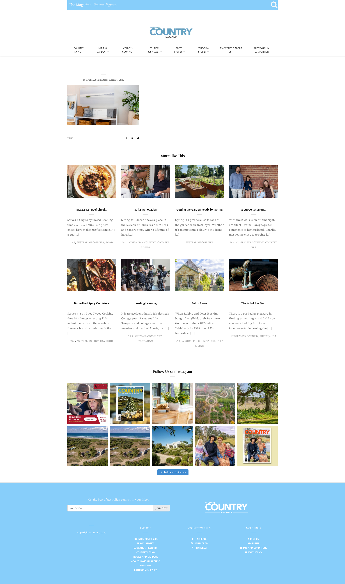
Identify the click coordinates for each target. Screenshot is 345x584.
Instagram (201, 543)
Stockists (145, 565)
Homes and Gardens (145, 556)
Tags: (70, 138)
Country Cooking (127, 50)
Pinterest (201, 547)
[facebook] (126, 138)
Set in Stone (199, 303)
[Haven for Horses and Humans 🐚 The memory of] (87, 446)
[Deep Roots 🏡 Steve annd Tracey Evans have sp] (257, 403)
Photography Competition (261, 50)
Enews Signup (105, 5)
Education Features (146, 547)
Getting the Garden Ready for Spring (199, 209)
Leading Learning (145, 303)
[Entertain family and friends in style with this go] (172, 403)
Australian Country (90, 242)
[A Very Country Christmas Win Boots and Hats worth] (87, 403)
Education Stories (203, 50)
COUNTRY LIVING (79, 50)
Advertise (253, 543)
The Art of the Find (253, 303)
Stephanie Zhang (97, 79)
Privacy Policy (253, 552)
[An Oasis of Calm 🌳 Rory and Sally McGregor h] (172, 446)
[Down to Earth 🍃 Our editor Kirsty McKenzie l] (215, 446)
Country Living (145, 552)
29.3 (72, 242)
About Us (253, 539)
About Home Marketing (145, 561)
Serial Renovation (145, 209)
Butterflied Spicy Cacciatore (91, 303)
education (145, 341)
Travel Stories (178, 50)
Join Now (161, 508)
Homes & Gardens (102, 50)
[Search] (274, 5)
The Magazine (80, 5)
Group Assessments (253, 209)
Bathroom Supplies (145, 570)
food (109, 242)
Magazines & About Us (231, 50)
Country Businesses (154, 50)
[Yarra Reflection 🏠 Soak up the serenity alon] (215, 403)
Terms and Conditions (253, 547)
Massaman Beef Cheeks (91, 209)
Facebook (201, 539)
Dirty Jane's (268, 336)
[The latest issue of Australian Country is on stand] (130, 403)
